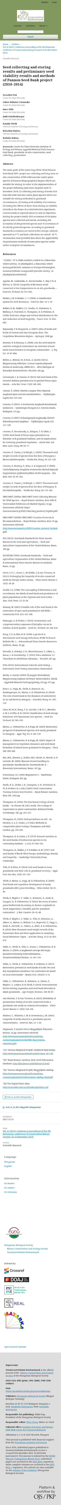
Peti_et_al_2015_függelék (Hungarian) (23, 1107)
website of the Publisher (25, 1470)
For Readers (9, 1183)
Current (17, 25)
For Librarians (10, 1192)
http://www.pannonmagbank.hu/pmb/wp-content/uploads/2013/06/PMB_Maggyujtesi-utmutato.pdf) (24, 1040)
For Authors (9, 1187)
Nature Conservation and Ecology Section (27, 1248)
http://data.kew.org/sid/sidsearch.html (31, 1063)
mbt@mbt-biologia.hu (22, 1406)
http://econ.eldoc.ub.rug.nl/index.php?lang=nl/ (25, 1087)
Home (5, 44)
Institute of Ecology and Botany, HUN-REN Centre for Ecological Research (29, 1428)
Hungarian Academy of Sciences (31, 1442)
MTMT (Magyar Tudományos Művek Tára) (30, 1457)
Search (31, 37)
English (8, 1166)
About (42, 25)
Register (44, 2)
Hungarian (9, 1161)
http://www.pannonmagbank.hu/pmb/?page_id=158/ (28, 1053)
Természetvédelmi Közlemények (23, 1252)
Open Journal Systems (15, 1346)
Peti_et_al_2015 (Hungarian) (19, 1097)
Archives (30, 25)
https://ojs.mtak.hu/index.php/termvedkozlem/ (28, 1391)
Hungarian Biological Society (18, 1245)
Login (54, 2)
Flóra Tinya (32, 1422)
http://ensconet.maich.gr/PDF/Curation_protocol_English (30, 528)
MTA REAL (38, 1461)
